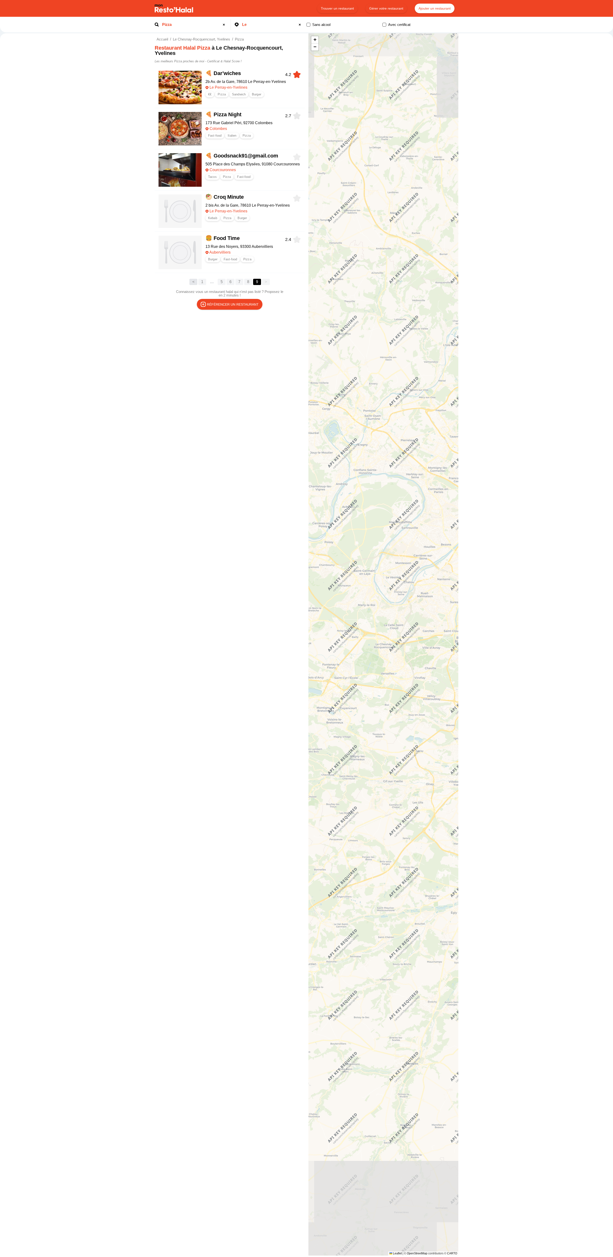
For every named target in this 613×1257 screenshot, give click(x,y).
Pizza (239, 39)
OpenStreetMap (417, 1253)
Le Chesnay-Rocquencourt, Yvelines (201, 39)
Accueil (162, 39)
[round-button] (224, 24)
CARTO (452, 1253)
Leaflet (397, 1253)
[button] (314, 39)
